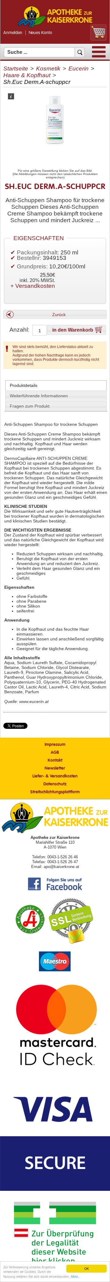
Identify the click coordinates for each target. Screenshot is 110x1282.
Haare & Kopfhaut (26, 75)
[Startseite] (55, 27)
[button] (55, 314)
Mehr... (75, 1276)
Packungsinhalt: (38, 252)
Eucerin (78, 68)
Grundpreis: (33, 266)
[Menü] (99, 56)
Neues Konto (40, 32)
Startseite (15, 68)
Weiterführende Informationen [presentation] (39, 395)
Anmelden (12, 32)
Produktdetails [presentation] (23, 385)
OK (86, 1268)
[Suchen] (80, 52)
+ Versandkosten (32, 286)
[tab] (56, 385)
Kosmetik (48, 68)
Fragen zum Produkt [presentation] (30, 406)
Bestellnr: (29, 258)
